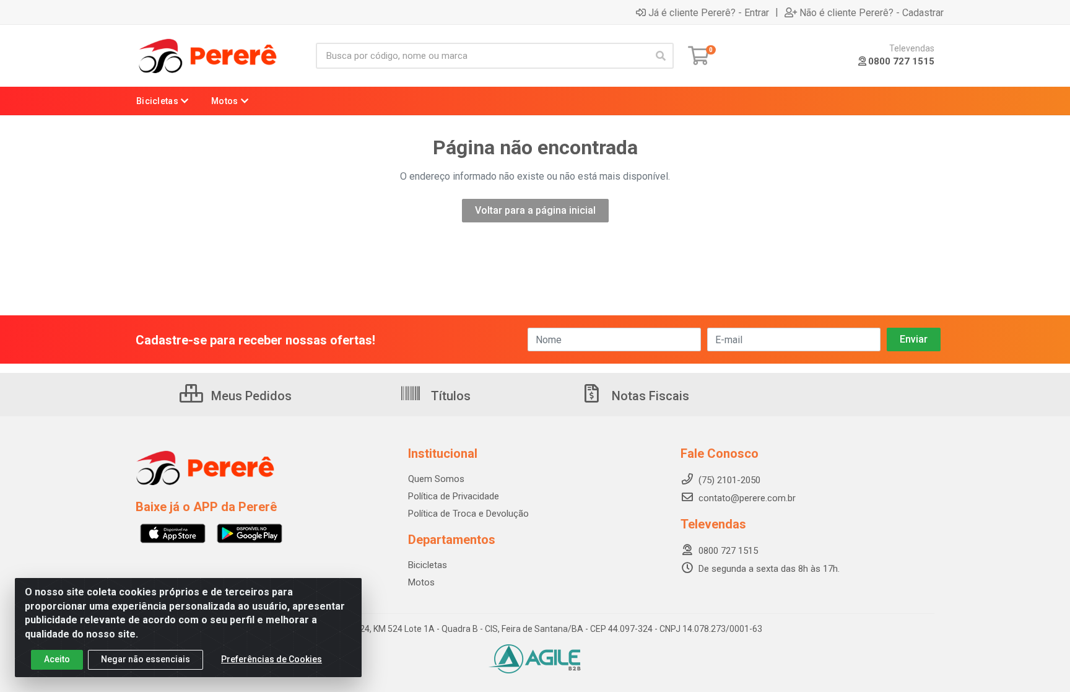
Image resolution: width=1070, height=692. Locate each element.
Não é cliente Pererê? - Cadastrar (871, 12)
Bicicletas (427, 565)
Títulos (449, 395)
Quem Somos (436, 478)
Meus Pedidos (250, 395)
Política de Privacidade (453, 496)
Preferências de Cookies (271, 659)
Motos (421, 582)
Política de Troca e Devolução (468, 513)
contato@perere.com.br (747, 498)
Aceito (57, 659)
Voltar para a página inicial (535, 210)
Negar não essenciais (145, 659)
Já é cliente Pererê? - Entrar (708, 12)
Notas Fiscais (649, 395)
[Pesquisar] (661, 56)
